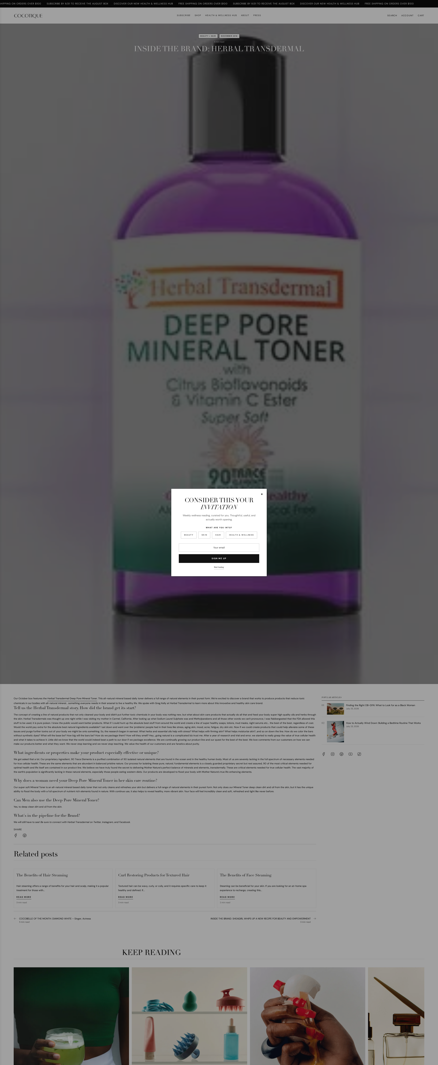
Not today (219, 567)
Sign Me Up (219, 558)
